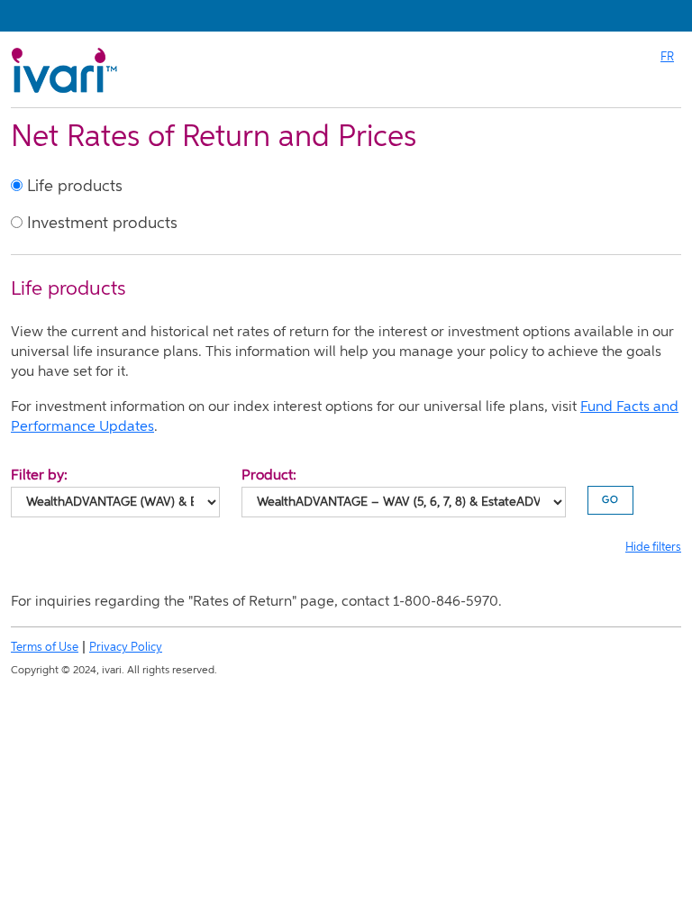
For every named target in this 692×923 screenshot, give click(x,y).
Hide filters (653, 547)
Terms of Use (44, 647)
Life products (73, 187)
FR (667, 57)
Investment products (100, 224)
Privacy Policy (125, 647)
